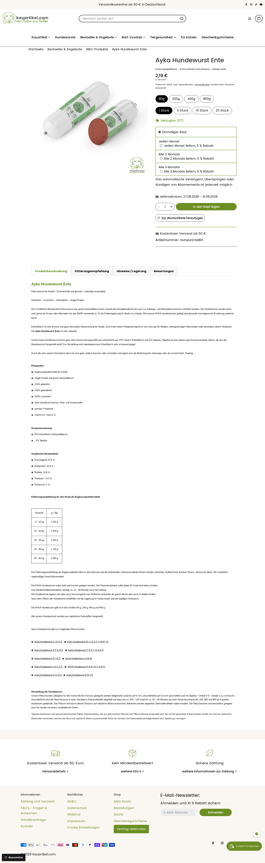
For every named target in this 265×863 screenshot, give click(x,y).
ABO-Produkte (97, 49)
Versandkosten (202, 84)
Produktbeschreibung (51, 271)
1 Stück (164, 110)
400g (191, 99)
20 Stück (222, 110)
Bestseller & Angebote (64, 49)
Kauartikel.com (44, 854)
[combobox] (132, 18)
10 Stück (202, 110)
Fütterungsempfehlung (92, 271)
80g (162, 99)
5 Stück (182, 110)
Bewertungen (164, 271)
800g (207, 99)
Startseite (36, 49)
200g (176, 99)
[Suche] (182, 18)
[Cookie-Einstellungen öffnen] (256, 833)
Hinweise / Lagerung (131, 271)
